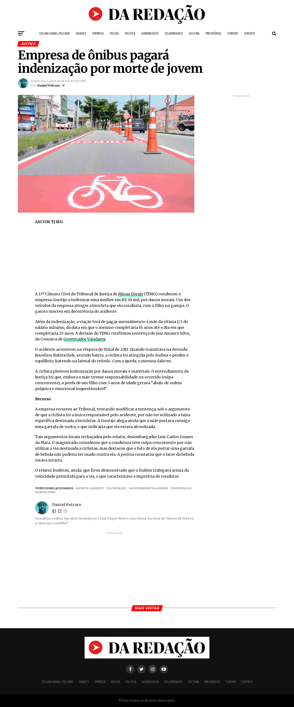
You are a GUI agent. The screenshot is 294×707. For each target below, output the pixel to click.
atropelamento (90, 488)
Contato (249, 33)
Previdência (213, 33)
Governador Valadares (84, 339)
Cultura (194, 33)
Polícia (114, 33)
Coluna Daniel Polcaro (54, 33)
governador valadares (149, 488)
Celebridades (174, 33)
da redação (117, 488)
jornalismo (46, 492)
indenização (182, 488)
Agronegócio (150, 33)
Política (130, 33)
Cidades (81, 33)
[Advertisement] (114, 259)
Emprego (98, 33)
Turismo (232, 33)
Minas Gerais (130, 294)
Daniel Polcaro (48, 85)
